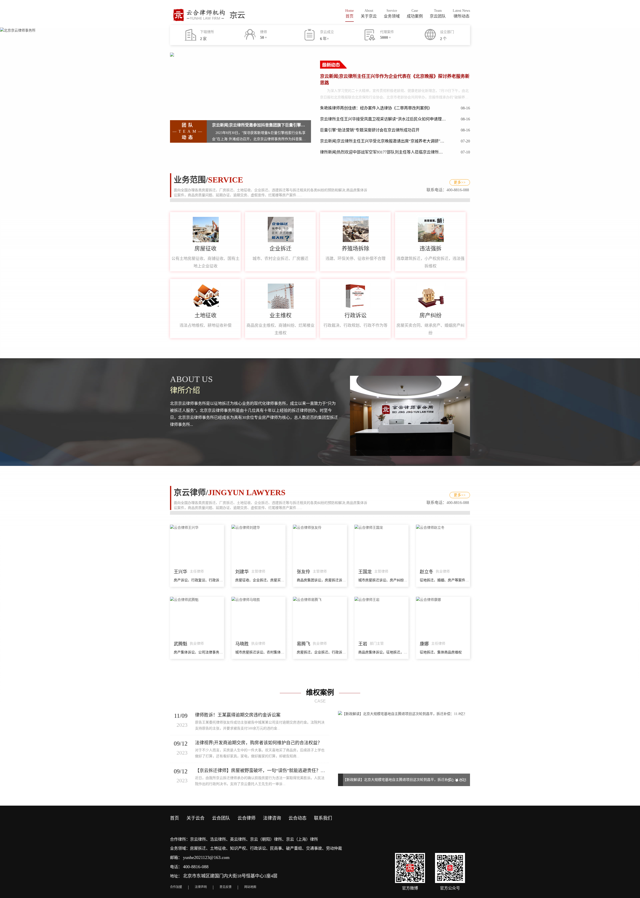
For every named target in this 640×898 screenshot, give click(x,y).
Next (462, 745)
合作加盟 (176, 887)
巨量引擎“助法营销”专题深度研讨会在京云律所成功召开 (370, 130)
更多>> (460, 182)
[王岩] (381, 599)
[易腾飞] (320, 599)
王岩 (362, 643)
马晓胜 (242, 643)
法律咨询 (272, 818)
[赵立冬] (443, 527)
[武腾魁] (197, 599)
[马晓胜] (259, 599)
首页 (174, 818)
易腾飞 (303, 643)
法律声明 (201, 887)
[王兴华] (197, 527)
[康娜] (443, 599)
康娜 (424, 643)
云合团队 (221, 818)
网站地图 (250, 887)
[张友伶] (320, 527)
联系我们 (323, 818)
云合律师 (247, 818)
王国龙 (365, 571)
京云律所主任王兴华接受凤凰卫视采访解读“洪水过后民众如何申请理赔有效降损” (383, 119)
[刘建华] (259, 527)
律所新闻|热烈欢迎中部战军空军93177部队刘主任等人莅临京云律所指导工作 (383, 152)
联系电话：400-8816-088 (448, 190)
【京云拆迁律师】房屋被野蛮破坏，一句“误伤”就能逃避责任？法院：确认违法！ (262, 770)
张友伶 (303, 571)
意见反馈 (226, 887)
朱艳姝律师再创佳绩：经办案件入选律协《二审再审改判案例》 (376, 108)
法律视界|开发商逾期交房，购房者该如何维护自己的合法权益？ (258, 742)
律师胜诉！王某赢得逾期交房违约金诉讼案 (237, 714)
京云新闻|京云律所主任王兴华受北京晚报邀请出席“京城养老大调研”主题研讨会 (383, 141)
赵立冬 (426, 571)
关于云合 (195, 818)
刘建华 (242, 571)
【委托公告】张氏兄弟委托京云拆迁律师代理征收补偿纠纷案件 (392, 780)
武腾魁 (180, 643)
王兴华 (180, 571)
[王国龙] (381, 527)
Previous (345, 745)
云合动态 (297, 818)
